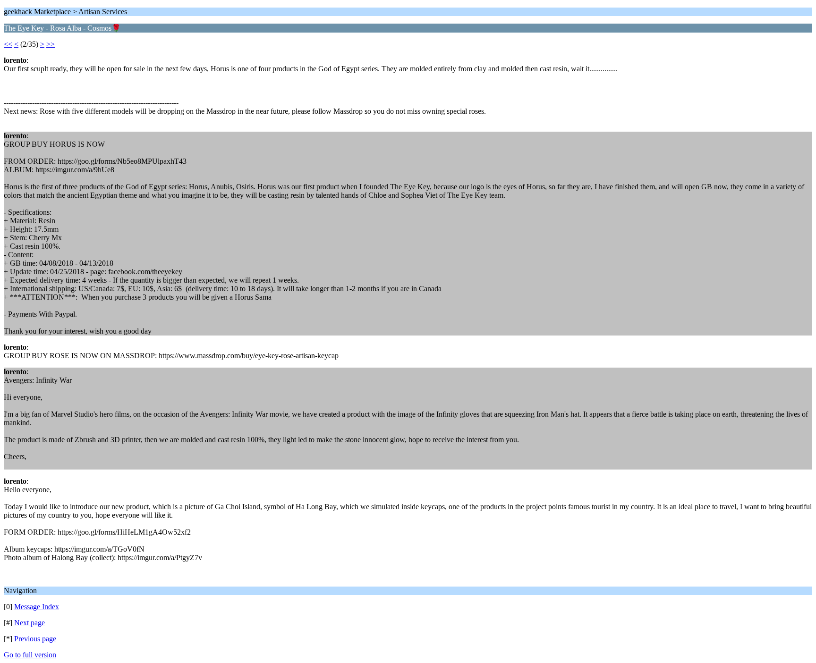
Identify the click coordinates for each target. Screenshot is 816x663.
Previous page (35, 639)
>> (50, 44)
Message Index (36, 607)
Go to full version (30, 655)
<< (8, 44)
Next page (29, 623)
